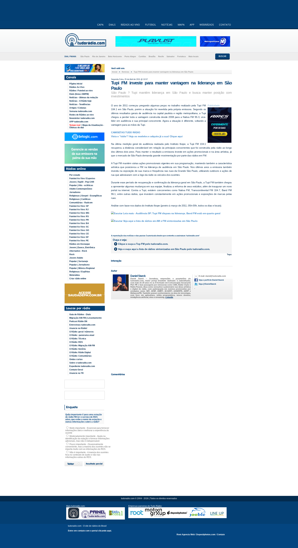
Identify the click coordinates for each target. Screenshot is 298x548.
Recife (161, 56)
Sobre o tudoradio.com (80, 363)
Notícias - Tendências (79, 104)
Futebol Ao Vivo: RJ (79, 209)
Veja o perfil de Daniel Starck (211, 280)
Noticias (125, 72)
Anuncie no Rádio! (78, 328)
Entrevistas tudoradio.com (82, 325)
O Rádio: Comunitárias (80, 356)
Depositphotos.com (205, 534)
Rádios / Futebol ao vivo (81, 90)
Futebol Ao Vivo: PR (79, 220)
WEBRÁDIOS (207, 24)
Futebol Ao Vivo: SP (79, 206)
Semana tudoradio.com (80, 111)
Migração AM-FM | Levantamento (85, 318)
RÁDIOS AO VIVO (130, 24)
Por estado (74, 175)
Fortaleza (181, 56)
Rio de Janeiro (98, 56)
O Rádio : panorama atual (81, 335)
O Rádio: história (77, 349)
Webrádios (74, 275)
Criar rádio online (77, 278)
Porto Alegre (130, 56)
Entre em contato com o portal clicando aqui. (90, 531)
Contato (221, 534)
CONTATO (225, 24)
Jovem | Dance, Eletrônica (82, 247)
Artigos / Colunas (77, 108)
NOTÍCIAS (166, 24)
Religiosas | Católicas (80, 199)
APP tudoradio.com (78, 121)
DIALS (112, 24)
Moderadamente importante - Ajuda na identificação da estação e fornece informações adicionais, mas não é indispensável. (87, 438)
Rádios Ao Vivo (76, 87)
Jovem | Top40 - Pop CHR (81, 182)
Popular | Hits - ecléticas (81, 185)
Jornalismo (74, 192)
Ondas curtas (76, 359)
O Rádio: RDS (76, 342)
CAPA (100, 24)
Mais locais (193, 56)
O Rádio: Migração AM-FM (82, 345)
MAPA (181, 24)
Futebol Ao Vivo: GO (79, 230)
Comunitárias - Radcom (81, 202)
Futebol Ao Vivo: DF (79, 237)
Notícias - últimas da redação (83, 97)
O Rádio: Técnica (77, 338)
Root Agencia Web (186, 534)
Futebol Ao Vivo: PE (79, 240)
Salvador (171, 56)
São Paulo (85, 56)
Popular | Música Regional (82, 268)
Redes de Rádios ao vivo (81, 115)
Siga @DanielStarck (207, 284)
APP (192, 24)
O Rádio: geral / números (81, 332)
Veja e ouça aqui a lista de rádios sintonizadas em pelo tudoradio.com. (164, 249)
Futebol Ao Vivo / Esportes (82, 178)
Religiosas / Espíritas (79, 271)
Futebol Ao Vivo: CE (79, 233)
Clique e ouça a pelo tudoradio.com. (143, 244)
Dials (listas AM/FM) (79, 94)
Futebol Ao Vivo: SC (79, 227)
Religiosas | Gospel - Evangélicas (85, 196)
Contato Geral (76, 369)
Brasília (152, 56)
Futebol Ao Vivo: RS (79, 216)
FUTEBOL (150, 24)
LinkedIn (169, 297)
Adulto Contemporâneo (80, 189)
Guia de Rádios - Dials (80, 314)
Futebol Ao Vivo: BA (79, 223)
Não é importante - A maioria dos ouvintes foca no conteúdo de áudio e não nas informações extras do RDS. (86, 454)
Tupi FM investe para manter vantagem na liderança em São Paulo (163, 72)
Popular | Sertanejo (78, 261)
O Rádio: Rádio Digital (80, 352)
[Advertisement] (171, 335)
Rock (71, 254)
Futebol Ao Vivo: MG (79, 213)
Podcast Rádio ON (78, 321)
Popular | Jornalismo (79, 265)
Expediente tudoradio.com (82, 366)
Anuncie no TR (76, 373)
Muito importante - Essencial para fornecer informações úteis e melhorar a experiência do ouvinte (87, 430)
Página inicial (75, 84)
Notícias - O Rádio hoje (80, 101)
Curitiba (142, 56)
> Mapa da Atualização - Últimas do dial (86, 126)
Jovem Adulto (76, 258)
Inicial (114, 72)
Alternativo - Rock (78, 251)
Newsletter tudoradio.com (82, 118)
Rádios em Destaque (79, 244)
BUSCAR (222, 56)
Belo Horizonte (115, 56)
